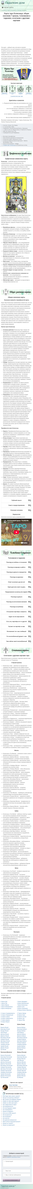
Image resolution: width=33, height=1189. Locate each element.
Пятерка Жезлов (21, 1070)
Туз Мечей (3, 1049)
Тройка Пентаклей (6, 1074)
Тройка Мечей (4, 1046)
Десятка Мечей (5, 1034)
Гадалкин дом (15, 2)
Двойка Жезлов (21, 1075)
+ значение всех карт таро (16, 96)
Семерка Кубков (21, 1039)
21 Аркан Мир (21, 1020)
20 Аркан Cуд (20, 1018)
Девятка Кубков (21, 1036)
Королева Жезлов (22, 1057)
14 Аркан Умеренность (7, 1018)
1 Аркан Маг (4, 1003)
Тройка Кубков (21, 1046)
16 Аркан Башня (5, 1021)
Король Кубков (21, 1027)
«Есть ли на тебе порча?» (9, 1113)
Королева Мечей (5, 1029)
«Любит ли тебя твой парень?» (11, 1101)
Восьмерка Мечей (5, 1037)
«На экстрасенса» (7, 1115)
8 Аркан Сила (20, 1006)
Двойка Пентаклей (6, 1075)
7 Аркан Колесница (22, 1005)
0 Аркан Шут (4, 1001)
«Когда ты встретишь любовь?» (11, 1098)
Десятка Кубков (21, 1034)
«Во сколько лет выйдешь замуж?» (12, 1099)
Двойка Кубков (21, 1048)
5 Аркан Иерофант (22, 1001)
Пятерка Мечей (5, 1042)
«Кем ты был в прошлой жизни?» (11, 1121)
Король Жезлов (21, 1055)
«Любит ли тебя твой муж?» (10, 1103)
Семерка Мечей (5, 1039)
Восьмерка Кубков (22, 1037)
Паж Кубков (20, 1032)
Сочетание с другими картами (29, 93)
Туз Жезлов (20, 1077)
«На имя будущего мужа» (9, 1108)
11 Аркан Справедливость (8, 1013)
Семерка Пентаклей (6, 1067)
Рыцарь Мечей (4, 1031)
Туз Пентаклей (4, 1077)
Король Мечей (4, 1027)
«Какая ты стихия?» (8, 1123)
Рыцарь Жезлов (21, 1058)
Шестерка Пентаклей (6, 1069)
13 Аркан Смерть (5, 1016)
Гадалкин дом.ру (7, 1186)
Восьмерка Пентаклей (6, 1065)
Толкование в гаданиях (20, 93)
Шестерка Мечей (5, 1041)
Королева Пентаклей (6, 1057)
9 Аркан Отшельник (22, 1008)
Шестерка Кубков (22, 1041)
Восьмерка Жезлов (22, 1065)
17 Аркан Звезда (21, 1013)
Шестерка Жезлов (22, 1069)
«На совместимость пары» (10, 1104)
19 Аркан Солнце (21, 1016)
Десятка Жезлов (21, 1062)
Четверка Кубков (21, 1044)
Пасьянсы (13, 10)
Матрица (4, 10)
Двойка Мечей (5, 1048)
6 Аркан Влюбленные (23, 1003)
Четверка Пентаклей (6, 1072)
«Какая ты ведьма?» (8, 1111)
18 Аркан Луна (21, 1015)
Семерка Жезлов (21, 1067)
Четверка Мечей (5, 1044)
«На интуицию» (7, 1116)
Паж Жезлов (20, 1060)
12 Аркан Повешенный (7, 1015)
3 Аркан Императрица (7, 1006)
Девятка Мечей (5, 1036)
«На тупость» (6, 1118)
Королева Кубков (22, 1029)
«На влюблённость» (8, 1106)
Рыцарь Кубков (21, 1031)
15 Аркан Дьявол (5, 1020)
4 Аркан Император (6, 1008)
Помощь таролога (21, 10)
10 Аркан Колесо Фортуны (24, 1010)
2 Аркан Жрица (5, 1005)
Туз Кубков (20, 1049)
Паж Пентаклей (5, 1060)
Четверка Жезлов (21, 1072)
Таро (8, 10)
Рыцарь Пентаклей (6, 1058)
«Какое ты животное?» (9, 1125)
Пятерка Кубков (21, 1042)
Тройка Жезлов (21, 1074)
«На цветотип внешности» (10, 1120)
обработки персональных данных (13, 1157)
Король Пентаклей (6, 1055)
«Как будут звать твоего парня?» (11, 1096)
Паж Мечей (4, 1032)
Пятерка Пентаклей (6, 1070)
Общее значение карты (12, 93)
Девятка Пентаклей (6, 1064)
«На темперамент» (8, 1109)
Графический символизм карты (4, 93)
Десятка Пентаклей (6, 1062)
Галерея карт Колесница (9, 145)
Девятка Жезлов (21, 1064)
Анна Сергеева (13, 1085)
